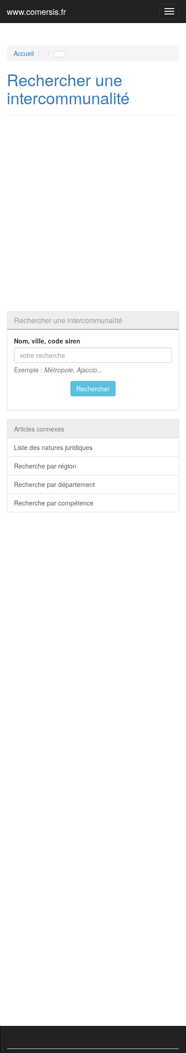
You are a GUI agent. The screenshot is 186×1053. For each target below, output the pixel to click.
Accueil (24, 53)
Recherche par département (54, 484)
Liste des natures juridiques (53, 447)
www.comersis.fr (36, 11)
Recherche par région (45, 465)
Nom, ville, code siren (47, 340)
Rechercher (93, 388)
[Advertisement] (93, 213)
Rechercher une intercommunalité (68, 88)
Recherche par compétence (53, 502)
